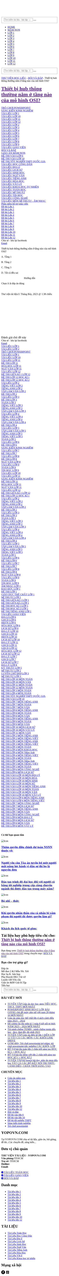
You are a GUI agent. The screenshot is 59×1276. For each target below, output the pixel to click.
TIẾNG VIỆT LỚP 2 (12, 385)
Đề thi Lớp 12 (8, 237)
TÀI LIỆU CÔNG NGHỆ (14, 198)
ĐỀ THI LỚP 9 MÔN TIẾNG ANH (19, 718)
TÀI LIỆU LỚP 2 (10, 124)
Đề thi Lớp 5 (7, 218)
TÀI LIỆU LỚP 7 (10, 139)
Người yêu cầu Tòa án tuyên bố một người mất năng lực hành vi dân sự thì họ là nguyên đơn (28, 866)
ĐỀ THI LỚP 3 (9, 399)
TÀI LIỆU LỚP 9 (10, 144)
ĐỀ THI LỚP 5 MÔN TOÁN (16, 766)
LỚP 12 (11, 63)
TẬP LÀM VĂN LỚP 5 (13, 430)
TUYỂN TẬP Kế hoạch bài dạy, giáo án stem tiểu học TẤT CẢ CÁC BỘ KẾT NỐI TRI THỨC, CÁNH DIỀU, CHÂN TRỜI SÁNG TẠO (33, 1063)
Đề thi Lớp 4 (7, 215)
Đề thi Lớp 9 (7, 229)
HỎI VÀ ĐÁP (8, 150)
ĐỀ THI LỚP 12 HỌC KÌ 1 (15, 377)
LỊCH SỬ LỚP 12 (10, 653)
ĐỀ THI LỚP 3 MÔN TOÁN (16, 690)
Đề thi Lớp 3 (7, 212)
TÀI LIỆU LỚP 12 (10, 122)
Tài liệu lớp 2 (14, 1083)
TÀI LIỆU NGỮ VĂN (13, 175)
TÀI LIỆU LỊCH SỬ (11, 170)
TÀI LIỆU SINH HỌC (13, 172)
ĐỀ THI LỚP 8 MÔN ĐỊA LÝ (17, 817)
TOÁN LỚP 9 (8, 467)
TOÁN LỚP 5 (8, 439)
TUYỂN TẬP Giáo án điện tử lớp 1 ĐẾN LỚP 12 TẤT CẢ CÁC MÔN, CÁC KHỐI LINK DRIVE (31, 1038)
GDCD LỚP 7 (8, 659)
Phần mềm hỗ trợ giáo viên (14, 203)
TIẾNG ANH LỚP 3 (11, 408)
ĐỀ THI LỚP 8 (9, 459)
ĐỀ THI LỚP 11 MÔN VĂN (16, 732)
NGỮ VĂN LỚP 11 (11, 368)
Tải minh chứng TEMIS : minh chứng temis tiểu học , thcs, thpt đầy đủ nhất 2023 (32, 1030)
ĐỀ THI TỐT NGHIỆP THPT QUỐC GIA (23, 161)
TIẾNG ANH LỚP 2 (11, 388)
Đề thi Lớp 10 (8, 232)
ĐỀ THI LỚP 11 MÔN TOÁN (16, 684)
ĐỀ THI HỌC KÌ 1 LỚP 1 (14, 605)
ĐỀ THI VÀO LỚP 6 (12, 155)
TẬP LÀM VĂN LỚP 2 (13, 391)
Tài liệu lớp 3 (14, 1086)
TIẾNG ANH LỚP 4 (11, 419)
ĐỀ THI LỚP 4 (9, 425)
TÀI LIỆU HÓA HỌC (12, 181)
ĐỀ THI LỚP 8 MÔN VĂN (15, 716)
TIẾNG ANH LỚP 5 (11, 433)
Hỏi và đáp (13, 1112)
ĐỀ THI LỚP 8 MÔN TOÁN (16, 713)
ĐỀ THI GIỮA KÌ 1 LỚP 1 (15, 600)
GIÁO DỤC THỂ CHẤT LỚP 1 (17, 594)
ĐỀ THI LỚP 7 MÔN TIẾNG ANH (19, 701)
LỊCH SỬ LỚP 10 (10, 639)
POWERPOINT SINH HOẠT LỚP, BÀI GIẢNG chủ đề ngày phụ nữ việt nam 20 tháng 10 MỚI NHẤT (31, 1012)
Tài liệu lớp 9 (14, 1103)
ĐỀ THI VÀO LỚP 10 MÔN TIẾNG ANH (23, 786)
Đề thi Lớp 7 (7, 223)
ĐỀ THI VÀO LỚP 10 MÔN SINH (19, 780)
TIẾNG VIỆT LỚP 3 (12, 405)
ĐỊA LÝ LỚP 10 (9, 631)
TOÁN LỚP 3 (8, 402)
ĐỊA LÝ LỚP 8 (9, 665)
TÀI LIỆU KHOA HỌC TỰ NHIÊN (20, 186)
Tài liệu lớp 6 (14, 1095)
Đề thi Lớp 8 (7, 226)
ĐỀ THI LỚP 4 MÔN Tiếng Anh (18, 752)
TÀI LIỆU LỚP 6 (10, 136)
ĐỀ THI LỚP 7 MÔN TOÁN (16, 704)
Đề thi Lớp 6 (7, 220)
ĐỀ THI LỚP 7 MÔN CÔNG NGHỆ (20, 803)
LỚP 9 (11, 55)
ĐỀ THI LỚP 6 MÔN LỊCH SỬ (17, 772)
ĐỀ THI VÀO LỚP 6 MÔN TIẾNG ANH (22, 797)
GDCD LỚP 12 (9, 648)
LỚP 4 (11, 41)
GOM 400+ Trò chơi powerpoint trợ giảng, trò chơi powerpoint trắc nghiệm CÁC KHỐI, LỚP (31, 1045)
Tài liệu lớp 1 (14, 1081)
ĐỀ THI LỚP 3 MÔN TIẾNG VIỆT (19, 744)
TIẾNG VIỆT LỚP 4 (12, 416)
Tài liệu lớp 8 (14, 1100)
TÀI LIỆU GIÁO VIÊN (13, 147)
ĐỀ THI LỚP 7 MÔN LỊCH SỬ (17, 806)
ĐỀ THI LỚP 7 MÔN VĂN (15, 707)
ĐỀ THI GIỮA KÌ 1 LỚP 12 (15, 374)
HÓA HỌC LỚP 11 (11, 366)
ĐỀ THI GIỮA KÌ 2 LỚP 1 (15, 603)
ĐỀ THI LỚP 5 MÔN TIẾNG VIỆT (19, 763)
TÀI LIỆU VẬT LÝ (11, 184)
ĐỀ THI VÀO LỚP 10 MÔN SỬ (18, 783)
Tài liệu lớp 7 (14, 1097)
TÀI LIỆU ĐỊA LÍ (10, 167)
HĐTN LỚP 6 (8, 622)
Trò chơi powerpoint (18, 1126)
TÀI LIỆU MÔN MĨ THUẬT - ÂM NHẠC (23, 201)
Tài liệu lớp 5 (14, 1092)
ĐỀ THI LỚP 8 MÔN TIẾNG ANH (19, 710)
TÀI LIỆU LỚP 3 (10, 127)
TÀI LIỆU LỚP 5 (10, 133)
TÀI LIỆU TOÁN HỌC (13, 189)
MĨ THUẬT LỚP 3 (11, 676)
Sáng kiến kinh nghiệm (19, 1123)
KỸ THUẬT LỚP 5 (11, 668)
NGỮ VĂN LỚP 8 (10, 462)
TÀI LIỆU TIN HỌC (12, 195)
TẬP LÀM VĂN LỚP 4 (13, 422)
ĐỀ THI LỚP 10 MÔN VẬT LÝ (18, 730)
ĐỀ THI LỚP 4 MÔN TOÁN (16, 693)
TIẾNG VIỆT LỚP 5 (12, 436)
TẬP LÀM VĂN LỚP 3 (13, 411)
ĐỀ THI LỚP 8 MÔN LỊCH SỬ (17, 820)
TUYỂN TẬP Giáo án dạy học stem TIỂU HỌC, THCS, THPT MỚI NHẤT (32, 1005)
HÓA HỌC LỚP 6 (10, 625)
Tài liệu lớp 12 (15, 1109)
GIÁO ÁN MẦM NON (13, 153)
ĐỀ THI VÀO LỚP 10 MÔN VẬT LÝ (21, 795)
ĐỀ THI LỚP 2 (9, 394)
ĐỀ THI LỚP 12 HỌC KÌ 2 (15, 380)
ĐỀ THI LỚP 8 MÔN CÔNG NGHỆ (20, 814)
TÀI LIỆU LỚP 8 (10, 141)
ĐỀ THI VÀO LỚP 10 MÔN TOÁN (20, 789)
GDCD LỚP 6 (8, 620)
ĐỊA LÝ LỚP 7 (9, 656)
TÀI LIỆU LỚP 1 (10, 113)
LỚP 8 (11, 52)
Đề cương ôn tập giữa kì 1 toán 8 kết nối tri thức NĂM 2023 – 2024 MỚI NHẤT (32, 1025)
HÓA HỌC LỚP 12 (11, 651)
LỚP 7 (11, 49)
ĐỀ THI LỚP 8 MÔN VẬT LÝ (17, 826)
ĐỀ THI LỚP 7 (9, 453)
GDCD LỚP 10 (9, 634)
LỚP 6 (11, 46)
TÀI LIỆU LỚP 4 (10, 130)
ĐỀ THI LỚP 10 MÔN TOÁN (17, 679)
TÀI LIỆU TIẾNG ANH (13, 178)
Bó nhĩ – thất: (10, 901)
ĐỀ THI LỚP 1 (9, 591)
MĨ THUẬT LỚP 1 (11, 597)
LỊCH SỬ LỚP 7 (9, 662)
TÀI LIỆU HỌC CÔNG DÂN (16, 164)
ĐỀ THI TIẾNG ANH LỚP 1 (16, 611)
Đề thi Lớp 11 (8, 234)
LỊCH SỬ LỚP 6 (9, 628)
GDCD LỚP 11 (9, 645)
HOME (11, 27)
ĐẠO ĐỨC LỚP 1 (10, 589)
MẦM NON (14, 30)
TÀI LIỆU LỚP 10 (10, 116)
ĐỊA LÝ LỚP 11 (9, 642)
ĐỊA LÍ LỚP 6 (8, 617)
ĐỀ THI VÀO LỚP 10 (12, 158)
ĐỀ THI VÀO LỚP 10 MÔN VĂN (19, 792)
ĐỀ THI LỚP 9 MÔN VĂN (15, 724)
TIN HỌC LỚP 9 (10, 470)
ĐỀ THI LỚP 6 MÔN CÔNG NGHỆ (20, 769)
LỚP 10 (11, 58)
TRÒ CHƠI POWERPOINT (16, 351)
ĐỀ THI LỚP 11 (9, 363)
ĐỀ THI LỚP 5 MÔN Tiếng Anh (18, 761)
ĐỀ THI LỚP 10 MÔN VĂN (16, 682)
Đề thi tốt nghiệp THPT (19, 1120)
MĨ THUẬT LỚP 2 (11, 670)
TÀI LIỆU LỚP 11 (10, 119)
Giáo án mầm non (16, 1078)
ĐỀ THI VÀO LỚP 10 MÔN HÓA (19, 778)
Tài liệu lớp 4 (14, 1089)
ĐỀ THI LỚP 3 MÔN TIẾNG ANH (19, 741)
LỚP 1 (11, 32)
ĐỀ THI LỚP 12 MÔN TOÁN (17, 687)
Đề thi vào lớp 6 (16, 1114)
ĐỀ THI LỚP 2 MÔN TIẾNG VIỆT (19, 738)
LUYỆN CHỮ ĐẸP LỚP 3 (15, 673)
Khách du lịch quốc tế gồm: (19, 928)
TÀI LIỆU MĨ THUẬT (13, 192)
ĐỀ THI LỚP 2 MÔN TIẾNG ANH (19, 735)
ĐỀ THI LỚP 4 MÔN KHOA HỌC (19, 749)
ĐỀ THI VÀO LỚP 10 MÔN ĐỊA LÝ (20, 775)
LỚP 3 (11, 38)
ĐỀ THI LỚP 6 (9, 445)
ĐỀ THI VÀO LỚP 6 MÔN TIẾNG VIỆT (23, 800)
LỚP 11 (11, 61)
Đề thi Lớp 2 (7, 209)
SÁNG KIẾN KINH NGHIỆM (17, 447)
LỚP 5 (11, 44)
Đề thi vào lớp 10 (16, 1117)
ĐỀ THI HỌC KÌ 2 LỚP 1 (14, 608)
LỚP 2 (11, 35)
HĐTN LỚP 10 (9, 636)
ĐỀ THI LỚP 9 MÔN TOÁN (16, 721)
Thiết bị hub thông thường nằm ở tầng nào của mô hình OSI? (28, 942)
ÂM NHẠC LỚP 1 (11, 586)
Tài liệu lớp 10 (15, 1106)
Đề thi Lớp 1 (7, 206)
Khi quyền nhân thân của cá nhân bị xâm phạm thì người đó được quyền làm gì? (28, 914)
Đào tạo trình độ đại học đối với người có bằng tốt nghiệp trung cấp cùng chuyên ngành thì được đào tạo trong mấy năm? (28, 885)
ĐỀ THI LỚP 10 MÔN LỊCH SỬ (18, 727)
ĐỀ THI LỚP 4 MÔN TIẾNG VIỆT (19, 755)
